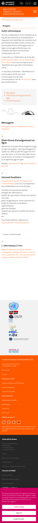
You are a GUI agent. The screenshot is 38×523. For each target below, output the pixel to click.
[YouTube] (18, 422)
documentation (15, 163)
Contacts (4, 374)
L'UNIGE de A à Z (7, 462)
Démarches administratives (10, 479)
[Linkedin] (4, 422)
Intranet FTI (5, 408)
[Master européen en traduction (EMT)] (19, 327)
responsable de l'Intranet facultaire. (15, 222)
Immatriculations (7, 475)
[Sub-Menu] (34, 12)
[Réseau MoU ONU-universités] (19, 306)
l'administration (8, 60)
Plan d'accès (5, 370)
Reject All (19, 513)
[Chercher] (21, 3)
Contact (4, 454)
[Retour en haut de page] (19, 136)
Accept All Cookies (19, 519)
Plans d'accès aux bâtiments (10, 458)
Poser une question (8, 483)
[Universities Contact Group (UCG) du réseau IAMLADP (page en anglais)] (19, 312)
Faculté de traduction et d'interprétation (13, 11)
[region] (19, 505)
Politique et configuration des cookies (13, 466)
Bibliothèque (6, 404)
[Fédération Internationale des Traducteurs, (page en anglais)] (19, 339)
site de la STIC (26, 79)
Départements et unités (9, 400)
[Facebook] (13, 422)
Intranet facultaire (13, 101)
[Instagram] (8, 422)
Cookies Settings (19, 507)
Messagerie (10, 93)
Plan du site (5, 413)
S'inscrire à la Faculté (8, 391)
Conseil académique (8, 387)
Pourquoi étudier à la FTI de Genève (13, 383)
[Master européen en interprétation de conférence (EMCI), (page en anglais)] (19, 331)
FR (27, 3)
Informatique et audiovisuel (12, 20)
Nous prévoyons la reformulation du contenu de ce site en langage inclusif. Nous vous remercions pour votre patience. (19, 429)
